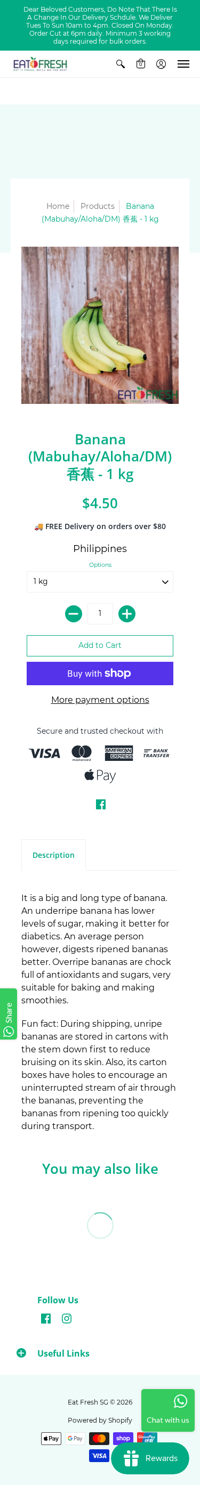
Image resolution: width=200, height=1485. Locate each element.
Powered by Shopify (100, 1420)
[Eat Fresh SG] (40, 64)
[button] (120, 64)
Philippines (100, 549)
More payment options (100, 700)
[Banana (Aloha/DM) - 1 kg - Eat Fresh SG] (100, 325)
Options (100, 565)
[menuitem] (120, 64)
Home (57, 206)
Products (98, 206)
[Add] (126, 613)
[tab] (53, 855)
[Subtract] (73, 613)
